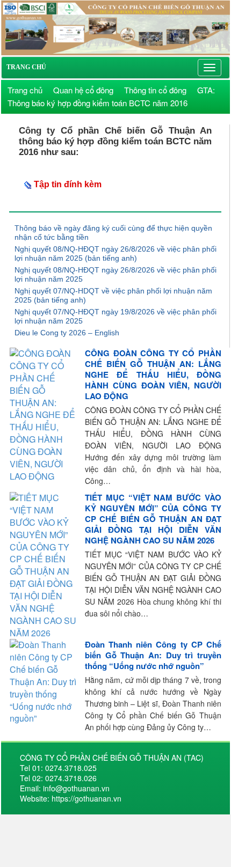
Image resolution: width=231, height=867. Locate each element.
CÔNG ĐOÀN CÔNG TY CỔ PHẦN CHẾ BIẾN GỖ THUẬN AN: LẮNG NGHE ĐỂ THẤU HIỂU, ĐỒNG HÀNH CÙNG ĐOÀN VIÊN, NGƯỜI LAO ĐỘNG (153, 374)
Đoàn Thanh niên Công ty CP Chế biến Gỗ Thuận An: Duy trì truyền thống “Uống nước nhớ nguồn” (153, 655)
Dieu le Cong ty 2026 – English (67, 332)
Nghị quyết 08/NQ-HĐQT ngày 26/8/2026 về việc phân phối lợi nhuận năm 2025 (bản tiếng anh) (115, 253)
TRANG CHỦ (26, 67)
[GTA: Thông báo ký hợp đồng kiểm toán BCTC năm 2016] (115, 26)
